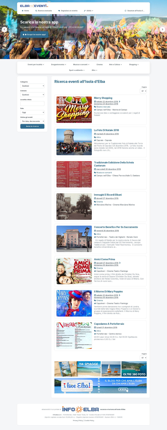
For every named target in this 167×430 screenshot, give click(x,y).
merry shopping (103, 98)
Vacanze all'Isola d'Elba (136, 11)
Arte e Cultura (115, 64)
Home (26, 11)
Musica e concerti (80, 64)
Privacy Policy (78, 420)
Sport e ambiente (76, 70)
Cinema (100, 64)
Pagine (144, 87)
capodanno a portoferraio (109, 323)
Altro (94, 70)
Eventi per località (35, 64)
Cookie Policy (89, 420)
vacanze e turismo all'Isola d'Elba (112, 409)
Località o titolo (25, 99)
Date (22, 108)
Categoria (24, 82)
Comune (23, 91)
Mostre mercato (103, 107)
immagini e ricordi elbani (108, 194)
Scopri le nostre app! (36, 34)
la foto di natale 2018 (106, 130)
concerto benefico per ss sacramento (116, 227)
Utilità (89, 11)
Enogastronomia (58, 64)
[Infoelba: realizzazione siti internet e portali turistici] (80, 409)
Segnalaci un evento (69, 11)
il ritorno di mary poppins (108, 291)
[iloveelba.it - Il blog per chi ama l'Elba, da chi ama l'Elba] (100, 385)
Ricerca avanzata (44, 11)
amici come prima (104, 259)
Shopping (133, 64)
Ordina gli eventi (26, 117)
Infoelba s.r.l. (57, 415)
